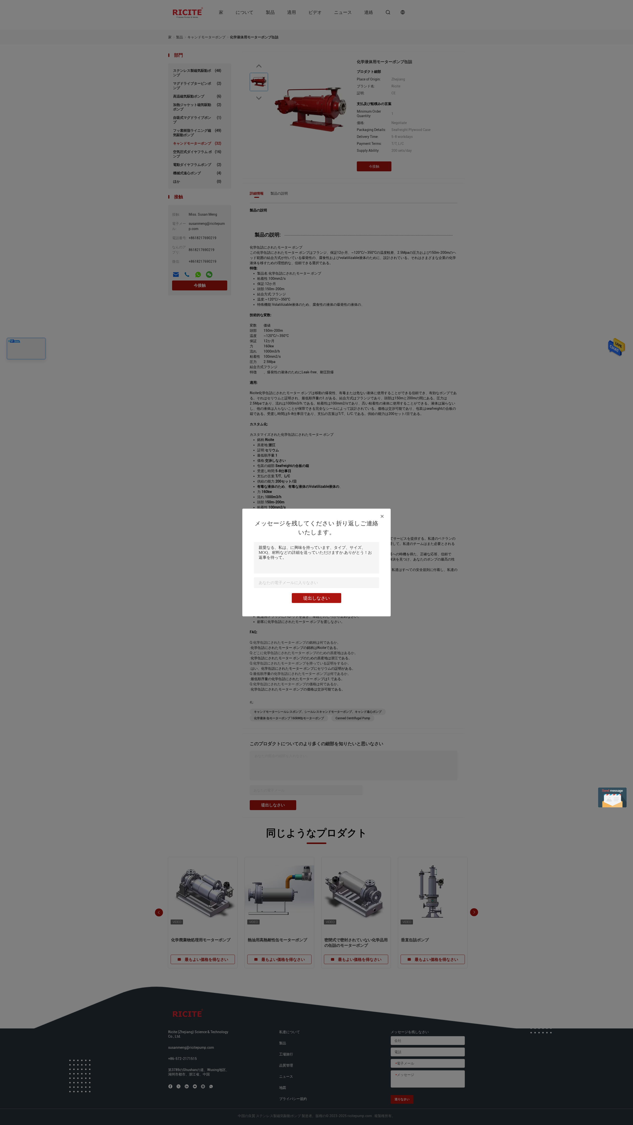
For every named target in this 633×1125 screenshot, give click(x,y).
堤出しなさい (316, 598)
